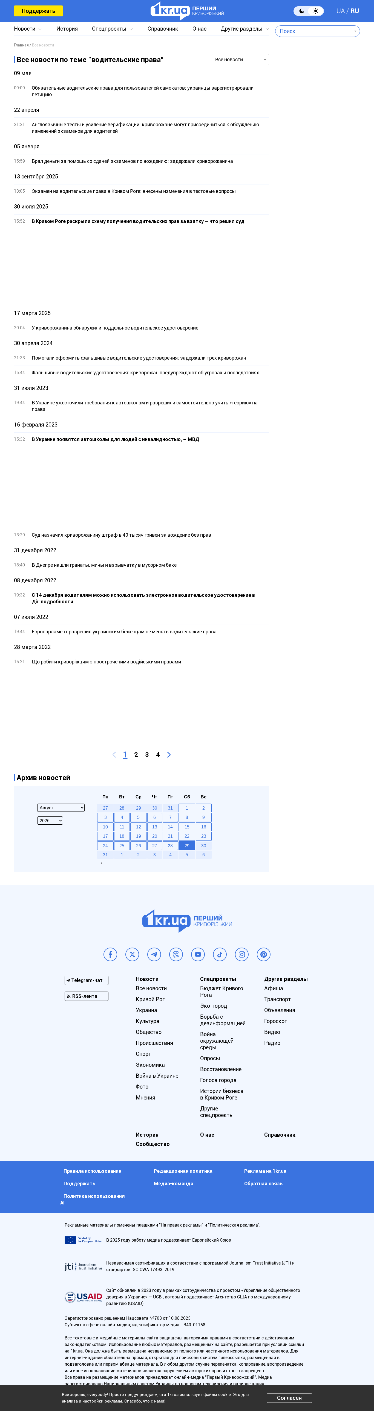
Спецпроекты (109, 28)
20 (154, 836)
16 (203, 826)
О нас (199, 28)
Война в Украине (157, 1075)
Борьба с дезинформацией (223, 1020)
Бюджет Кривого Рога (221, 991)
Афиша (273, 988)
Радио (272, 1043)
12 (138, 826)
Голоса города (218, 1080)
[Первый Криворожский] (187, 10)
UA (340, 11)
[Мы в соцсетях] (110, 954)
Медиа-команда (173, 1183)
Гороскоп (275, 1021)
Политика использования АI (92, 1199)
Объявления (279, 1010)
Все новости (151, 988)
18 (121, 836)
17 (105, 836)
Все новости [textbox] (229, 59)
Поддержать (38, 11)
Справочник (163, 28)
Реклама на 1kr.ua (265, 1171)
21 (170, 836)
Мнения (145, 1097)
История (67, 28)
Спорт (143, 1054)
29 (187, 845)
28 (170, 845)
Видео (272, 1032)
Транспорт (277, 999)
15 (187, 826)
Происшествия (154, 1043)
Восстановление (220, 1069)
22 (187, 836)
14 (170, 826)
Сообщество (153, 1144)
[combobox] (313, 31)
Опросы (210, 1058)
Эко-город (213, 1006)
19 (138, 836)
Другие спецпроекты (217, 1111)
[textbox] (313, 31)
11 (122, 826)
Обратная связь (263, 1183)
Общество (149, 1032)
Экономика (150, 1065)
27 (154, 845)
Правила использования (93, 1171)
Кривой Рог (150, 999)
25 (121, 845)
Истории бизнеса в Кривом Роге (221, 1094)
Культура (147, 1021)
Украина (146, 1010)
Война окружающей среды (217, 1041)
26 (138, 845)
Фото (142, 1086)
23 (203, 836)
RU (354, 11)
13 (154, 826)
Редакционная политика (183, 1171)
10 (105, 826)
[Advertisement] (141, 267)
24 (105, 845)
